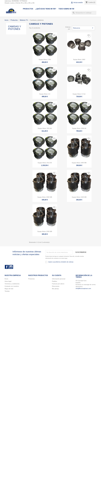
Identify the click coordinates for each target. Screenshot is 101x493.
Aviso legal (8, 281)
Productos (28, 9)
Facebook (7, 267)
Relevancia (83, 28)
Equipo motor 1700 (45, 59)
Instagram (11, 267)
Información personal (58, 279)
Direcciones (55, 286)
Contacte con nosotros (12, 286)
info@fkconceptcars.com (83, 288)
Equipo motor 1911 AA (45, 128)
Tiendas (7, 291)
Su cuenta (56, 275)
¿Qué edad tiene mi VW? (46, 9)
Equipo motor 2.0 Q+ (79, 94)
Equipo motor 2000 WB (44, 197)
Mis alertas (55, 288)
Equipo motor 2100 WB (79, 197)
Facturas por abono (58, 284)
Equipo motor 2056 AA (79, 128)
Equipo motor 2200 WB (44, 231)
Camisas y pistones (14, 27)
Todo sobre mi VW (66, 9)
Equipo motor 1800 (79, 59)
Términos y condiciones (12, 284)
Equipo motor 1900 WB (79, 162)
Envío (6, 279)
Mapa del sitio (9, 288)
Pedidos (54, 281)
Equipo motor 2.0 (44, 94)
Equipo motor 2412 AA (45, 162)
